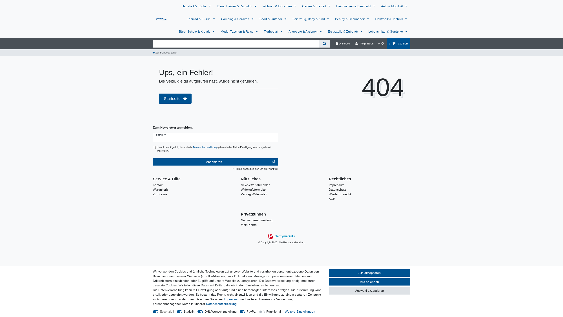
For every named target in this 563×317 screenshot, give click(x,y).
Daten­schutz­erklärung (221, 304)
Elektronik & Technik (389, 19)
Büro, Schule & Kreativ (195, 31)
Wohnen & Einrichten (278, 6)
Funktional (273, 311)
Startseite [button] (173, 98)
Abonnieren (214, 162)
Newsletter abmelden (255, 185)
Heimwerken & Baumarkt (354, 6)
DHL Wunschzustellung (221, 311)
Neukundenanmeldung (256, 220)
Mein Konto (249, 225)
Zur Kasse (160, 194)
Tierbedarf (271, 31)
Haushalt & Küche (194, 6)
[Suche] (324, 44)
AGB (332, 199)
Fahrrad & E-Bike (199, 19)
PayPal (251, 311)
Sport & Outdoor (271, 19)
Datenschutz (337, 189)
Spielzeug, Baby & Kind (309, 19)
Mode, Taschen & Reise (237, 31)
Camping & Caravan (235, 19)
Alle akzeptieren (369, 273)
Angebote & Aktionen (303, 31)
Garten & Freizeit (314, 6)
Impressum (336, 185)
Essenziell (167, 311)
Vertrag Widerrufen (254, 194)
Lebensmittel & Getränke (386, 31)
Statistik (189, 311)
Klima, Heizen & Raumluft (235, 6)
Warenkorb (160, 189)
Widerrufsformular (253, 189)
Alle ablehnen (369, 282)
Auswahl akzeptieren (369, 290)
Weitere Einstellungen (300, 311)
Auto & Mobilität (392, 6)
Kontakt (158, 185)
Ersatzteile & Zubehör (343, 31)
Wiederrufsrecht (340, 194)
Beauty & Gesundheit (350, 19)
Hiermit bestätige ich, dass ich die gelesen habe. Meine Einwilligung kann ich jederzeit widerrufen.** (214, 149)
